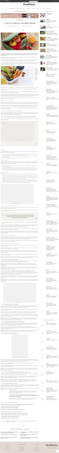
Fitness (37, 8)
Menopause (27, 8)
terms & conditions (21, 450)
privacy (22, 446)
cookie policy (21, 449)
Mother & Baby (12, 8)
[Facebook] (3, 0)
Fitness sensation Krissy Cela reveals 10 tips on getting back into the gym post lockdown (17, 404)
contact (36, 446)
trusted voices (7, 447)
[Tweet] (17, 425)
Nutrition (42, 8)
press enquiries (36, 450)
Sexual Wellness (20, 8)
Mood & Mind (48, 8)
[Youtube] (7, 0)
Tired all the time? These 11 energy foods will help (10, 416)
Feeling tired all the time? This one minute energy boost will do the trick (14, 414)
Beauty (33, 8)
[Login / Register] (55, 0)
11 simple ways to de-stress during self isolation (9, 407)
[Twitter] (1, 0)
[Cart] (57, 0)
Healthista (54, 448)
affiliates (36, 447)
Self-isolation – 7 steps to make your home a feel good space (12, 409)
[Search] (53, 0)
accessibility (22, 447)
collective (7, 446)
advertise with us (7, 449)
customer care (36, 449)
